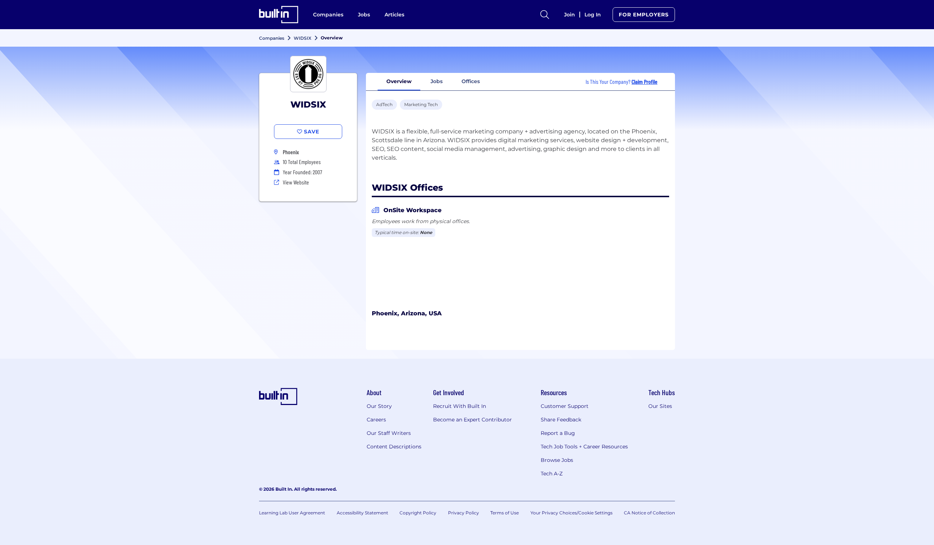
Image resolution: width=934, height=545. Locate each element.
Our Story (379, 406)
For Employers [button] (644, 14)
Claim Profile (644, 81)
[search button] (544, 14)
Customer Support (564, 406)
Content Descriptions (394, 446)
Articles (394, 14)
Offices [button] (471, 81)
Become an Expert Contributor (472, 419)
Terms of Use (504, 512)
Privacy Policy (463, 512)
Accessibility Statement (362, 512)
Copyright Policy (418, 512)
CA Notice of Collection (649, 512)
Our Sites (660, 406)
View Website (296, 182)
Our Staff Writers (389, 433)
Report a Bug (558, 433)
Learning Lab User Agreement (292, 512)
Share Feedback (561, 419)
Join (569, 14)
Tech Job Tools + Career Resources (584, 446)
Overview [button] (399, 81)
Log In (592, 14)
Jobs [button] (437, 81)
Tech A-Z (552, 473)
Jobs (364, 14)
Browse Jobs (557, 460)
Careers (376, 419)
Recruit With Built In (459, 406)
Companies (328, 14)
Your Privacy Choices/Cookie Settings (571, 512)
